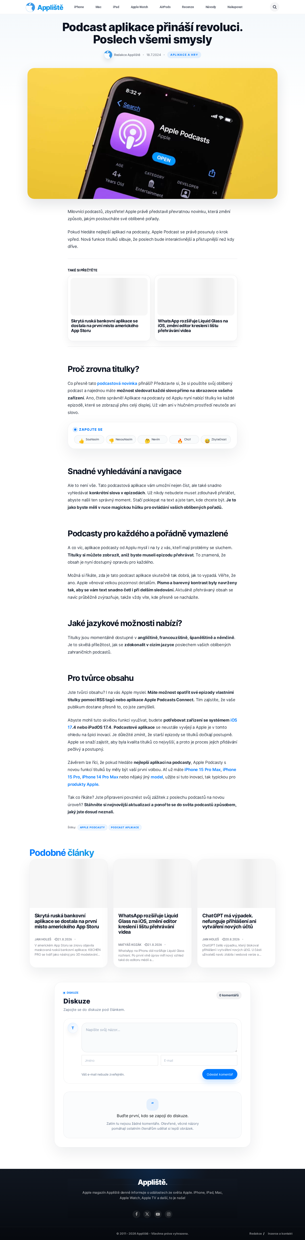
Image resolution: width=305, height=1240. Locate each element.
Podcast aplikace (125, 827)
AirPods (165, 7)
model (157, 776)
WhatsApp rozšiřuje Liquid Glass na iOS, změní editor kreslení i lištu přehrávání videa (193, 326)
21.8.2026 (65, 939)
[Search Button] (274, 7)
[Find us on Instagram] (168, 1214)
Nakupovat (235, 7)
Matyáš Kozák (129, 944)
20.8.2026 (232, 939)
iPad (116, 7)
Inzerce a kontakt (280, 1233)
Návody (211, 7)
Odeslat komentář (220, 1074)
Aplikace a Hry (184, 54)
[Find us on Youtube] (158, 1214)
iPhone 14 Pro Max (100, 776)
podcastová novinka (116, 383)
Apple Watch (139, 7)
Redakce (255, 1233)
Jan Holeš (43, 939)
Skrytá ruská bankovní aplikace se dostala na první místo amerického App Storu (104, 326)
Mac (98, 7)
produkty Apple (83, 784)
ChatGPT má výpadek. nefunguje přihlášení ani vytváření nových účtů (229, 921)
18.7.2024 (153, 55)
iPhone (79, 7)
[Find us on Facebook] (136, 1214)
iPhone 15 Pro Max (202, 769)
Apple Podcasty (92, 827)
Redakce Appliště (127, 55)
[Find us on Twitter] (147, 1214)
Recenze (188, 7)
